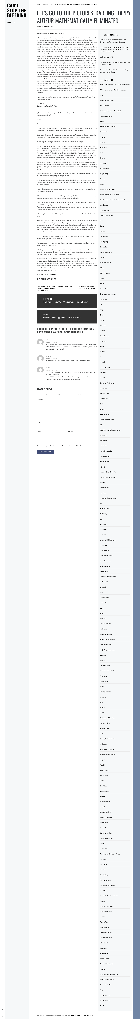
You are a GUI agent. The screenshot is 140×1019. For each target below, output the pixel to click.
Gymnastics (103, 435)
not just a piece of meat (107, 650)
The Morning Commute (107, 885)
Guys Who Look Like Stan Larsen (110, 430)
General (102, 378)
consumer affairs (105, 263)
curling (102, 278)
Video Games (104, 953)
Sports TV (103, 828)
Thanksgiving (104, 849)
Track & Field (104, 922)
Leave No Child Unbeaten (108, 540)
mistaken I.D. (104, 582)
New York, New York (106, 634)
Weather (102, 969)
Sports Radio (104, 822)
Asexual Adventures (106, 116)
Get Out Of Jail (104, 393)
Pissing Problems (105, 692)
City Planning (104, 236)
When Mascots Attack (107, 979)
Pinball (102, 686)
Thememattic (88, 1015)
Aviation (102, 137)
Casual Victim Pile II (106, 215)
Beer (101, 153)
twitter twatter (104, 927)
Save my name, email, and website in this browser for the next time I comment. (62, 446)
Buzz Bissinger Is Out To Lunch (109, 195)
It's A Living (103, 514)
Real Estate (103, 744)
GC (53, 26)
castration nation (105, 210)
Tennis (102, 843)
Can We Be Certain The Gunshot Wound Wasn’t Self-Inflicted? (46, 288)
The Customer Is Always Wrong (110, 854)
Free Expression (105, 367)
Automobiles (104, 132)
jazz (101, 519)
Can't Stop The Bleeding (16, 10)
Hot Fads (103, 493)
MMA (101, 592)
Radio (102, 734)
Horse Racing (104, 488)
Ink (101, 503)
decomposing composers (108, 294)
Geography (103, 388)
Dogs (101, 304)
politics (102, 707)
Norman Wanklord (105, 645)
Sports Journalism (106, 817)
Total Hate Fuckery (106, 911)
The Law (102, 870)
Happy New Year (105, 456)
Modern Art (103, 603)
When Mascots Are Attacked (109, 974)
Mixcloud (103, 587)
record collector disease (107, 754)
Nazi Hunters (104, 629)
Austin (102, 121)
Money (102, 608)
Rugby (102, 781)
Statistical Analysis (106, 833)
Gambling (103, 372)
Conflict (102, 257)
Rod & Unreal (104, 775)
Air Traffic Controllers (107, 100)
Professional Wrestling (107, 718)
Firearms (103, 341)
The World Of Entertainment (109, 896)
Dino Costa (103, 299)
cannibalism (104, 205)
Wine (101, 990)
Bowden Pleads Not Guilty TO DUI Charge (87, 287)
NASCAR (103, 618)
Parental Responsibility (107, 671)
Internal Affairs (104, 509)
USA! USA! (103, 948)
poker (102, 702)
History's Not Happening (107, 477)
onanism (102, 660)
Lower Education (105, 561)
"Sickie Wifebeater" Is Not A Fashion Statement (115, 85)
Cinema (47, 274)
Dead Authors (104, 289)
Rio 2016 (102, 765)
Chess (102, 226)
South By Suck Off (105, 812)
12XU (101, 95)
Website (70, 431)
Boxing (102, 184)
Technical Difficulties (106, 838)
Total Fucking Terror (106, 906)
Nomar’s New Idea (65, 286)
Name (39, 422)
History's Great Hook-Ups (108, 472)
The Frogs (103, 859)
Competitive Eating (106, 252)
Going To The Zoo (105, 399)
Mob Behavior (104, 597)
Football (102, 362)
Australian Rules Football (108, 126)
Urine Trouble (104, 943)
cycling (102, 283)
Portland (102, 713)
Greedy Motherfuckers (107, 420)
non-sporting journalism (107, 639)
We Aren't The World (106, 964)
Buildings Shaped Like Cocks (109, 189)
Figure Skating (104, 336)
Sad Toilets (103, 786)
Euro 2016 (103, 325)
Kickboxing (103, 529)
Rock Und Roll (104, 770)
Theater (102, 901)
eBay (101, 310)
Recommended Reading (107, 749)
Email (39, 431)
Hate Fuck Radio (105, 461)
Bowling (102, 179)
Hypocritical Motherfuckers (108, 498)
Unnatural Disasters (106, 938)
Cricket (102, 268)
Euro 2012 (103, 320)
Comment (40, 399)
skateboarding (104, 791)
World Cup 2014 (105, 1000)
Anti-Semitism (104, 106)
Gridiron (102, 425)
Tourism (102, 917)
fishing (102, 346)
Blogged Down (104, 168)
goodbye (102, 409)
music (102, 613)
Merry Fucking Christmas (108, 577)
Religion (102, 760)
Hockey (102, 482)
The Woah (103, 891)
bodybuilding (104, 174)
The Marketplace (105, 880)
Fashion (102, 331)
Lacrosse (103, 535)
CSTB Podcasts (105, 273)
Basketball (103, 147)
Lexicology (103, 545)
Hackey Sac (103, 440)
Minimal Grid (75, 1015)
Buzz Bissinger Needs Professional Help (112, 200)
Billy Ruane (103, 163)
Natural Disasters (105, 624)
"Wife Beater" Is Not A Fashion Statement (113, 90)
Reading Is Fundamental (107, 739)
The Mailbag (53, 274)
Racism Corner (104, 728)
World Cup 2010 (105, 995)
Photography (104, 681)
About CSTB (11, 22)
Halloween (103, 446)
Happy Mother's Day (106, 451)
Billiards (102, 158)
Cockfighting (104, 242)
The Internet (104, 864)
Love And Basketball (106, 556)
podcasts (103, 697)
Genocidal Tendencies (107, 383)
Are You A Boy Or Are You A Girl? (110, 111)
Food (101, 357)
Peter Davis (103, 47)
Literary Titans (104, 550)
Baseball (41, 274)
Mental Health (104, 571)
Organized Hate (105, 665)
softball (102, 807)
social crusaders (105, 802)
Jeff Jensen (103, 524)
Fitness (102, 352)
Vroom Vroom (104, 959)
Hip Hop (102, 467)
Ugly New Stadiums (106, 932)
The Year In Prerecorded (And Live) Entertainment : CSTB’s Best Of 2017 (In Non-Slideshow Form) (114, 49)
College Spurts (104, 247)
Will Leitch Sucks (105, 985)
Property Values (105, 723)
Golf (101, 404)
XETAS (102, 1006)
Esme (102, 315)
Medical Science (105, 566)
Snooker (102, 796)
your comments (49, 33)
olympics (103, 655)
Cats (101, 221)
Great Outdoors (105, 414)
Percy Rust (103, 676)
